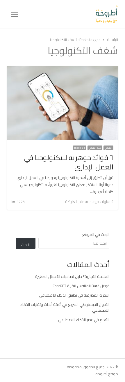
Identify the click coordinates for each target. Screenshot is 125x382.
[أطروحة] (68, 14)
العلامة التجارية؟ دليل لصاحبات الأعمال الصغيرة (72, 276)
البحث (25, 244)
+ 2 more (79, 148)
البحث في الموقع (95, 234)
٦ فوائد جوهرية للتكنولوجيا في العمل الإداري (68, 162)
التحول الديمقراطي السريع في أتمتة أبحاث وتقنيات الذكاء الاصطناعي (64, 307)
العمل (108, 148)
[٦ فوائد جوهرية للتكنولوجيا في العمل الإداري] (62, 69)
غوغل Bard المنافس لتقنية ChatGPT (81, 285)
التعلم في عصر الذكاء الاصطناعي (83, 319)
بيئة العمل (95, 148)
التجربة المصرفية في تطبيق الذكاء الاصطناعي (74, 295)
